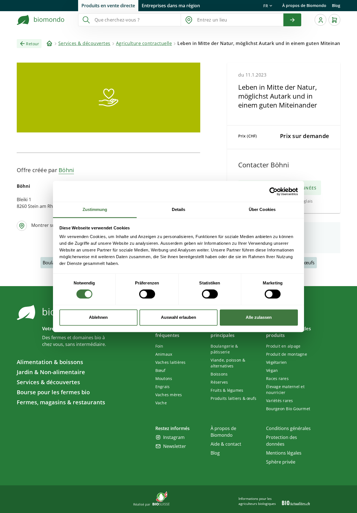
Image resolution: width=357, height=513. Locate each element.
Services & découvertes (48, 382)
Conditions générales (288, 428)
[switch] (147, 294)
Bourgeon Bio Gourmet (288, 408)
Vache (161, 402)
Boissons (219, 374)
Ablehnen (98, 317)
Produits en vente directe (108, 6)
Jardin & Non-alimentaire (51, 372)
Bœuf (160, 370)
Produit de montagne (286, 354)
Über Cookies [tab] (262, 209)
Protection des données (281, 440)
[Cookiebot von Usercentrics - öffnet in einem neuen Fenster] (273, 191)
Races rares (277, 378)
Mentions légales (283, 453)
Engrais (162, 386)
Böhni (66, 170)
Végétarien (276, 362)
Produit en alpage (283, 346)
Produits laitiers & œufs (233, 398)
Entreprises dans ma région (171, 6)
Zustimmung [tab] (95, 209)
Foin (159, 346)
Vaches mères (168, 394)
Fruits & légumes (227, 390)
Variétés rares (279, 400)
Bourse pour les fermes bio (53, 392)
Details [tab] (178, 209)
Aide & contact (226, 444)
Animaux (163, 354)
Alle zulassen (259, 317)
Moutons (163, 378)
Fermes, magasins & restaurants (61, 402)
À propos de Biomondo (304, 5)
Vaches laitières (170, 362)
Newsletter (174, 446)
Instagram (174, 437)
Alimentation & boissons (50, 362)
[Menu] (320, 20)
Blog (336, 5)
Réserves (219, 382)
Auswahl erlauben (178, 317)
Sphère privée (280, 462)
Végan (272, 370)
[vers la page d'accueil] (41, 19)
